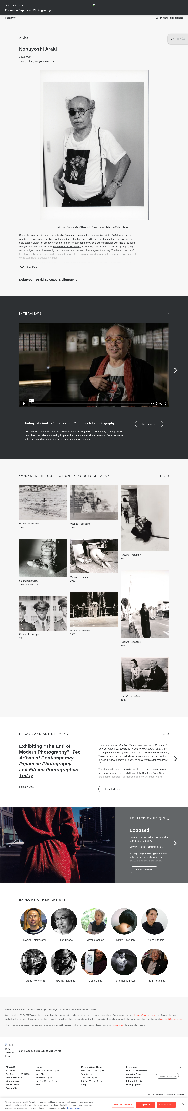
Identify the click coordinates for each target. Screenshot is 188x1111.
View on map (12, 1081)
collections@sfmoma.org (143, 1015)
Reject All (145, 1105)
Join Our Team (133, 1074)
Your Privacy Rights (123, 1105)
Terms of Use (118, 1025)
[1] (101, 763)
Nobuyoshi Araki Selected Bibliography (48, 279)
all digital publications (169, 17)
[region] (94, 1104)
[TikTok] (181, 1068)
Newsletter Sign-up (167, 1076)
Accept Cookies (166, 1105)
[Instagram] (164, 1068)
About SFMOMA (14, 1077)
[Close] (183, 1104)
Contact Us (11, 1088)
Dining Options (134, 1084)
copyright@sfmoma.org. (171, 1019)
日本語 (181, 38)
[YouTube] (158, 1068)
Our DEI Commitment (136, 1070)
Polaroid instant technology (67, 246)
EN (173, 38)
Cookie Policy (73, 1108)
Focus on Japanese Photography (28, 10)
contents (10, 17)
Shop (84, 1084)
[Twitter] (169, 1068)
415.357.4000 (12, 1084)
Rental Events (133, 1077)
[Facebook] (175, 1068)
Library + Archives (135, 1081)
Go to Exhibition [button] (144, 869)
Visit (38, 1084)
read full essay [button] (113, 789)
